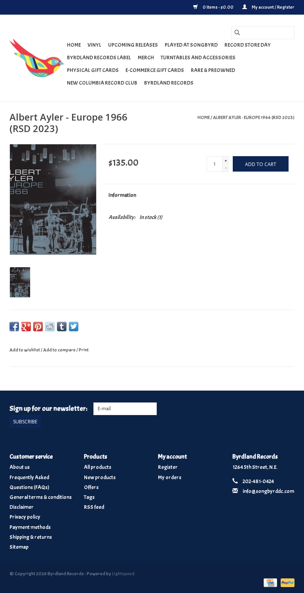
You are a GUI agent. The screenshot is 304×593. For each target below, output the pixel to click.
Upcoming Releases (133, 45)
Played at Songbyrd (191, 45)
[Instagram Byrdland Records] (288, 408)
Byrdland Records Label (99, 57)
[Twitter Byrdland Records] (274, 408)
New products (100, 477)
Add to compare (59, 350)
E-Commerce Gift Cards (154, 70)
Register (168, 467)
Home (74, 45)
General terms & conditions (41, 497)
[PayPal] (286, 581)
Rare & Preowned (213, 70)
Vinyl (94, 45)
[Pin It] (38, 326)
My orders (169, 477)
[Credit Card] (269, 581)
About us (20, 467)
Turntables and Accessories (198, 57)
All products (97, 467)
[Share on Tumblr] (61, 326)
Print (84, 350)
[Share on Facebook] (14, 326)
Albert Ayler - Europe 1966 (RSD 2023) (253, 117)
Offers (91, 487)
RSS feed (94, 507)
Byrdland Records (169, 82)
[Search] (237, 32)
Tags (89, 497)
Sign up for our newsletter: (48, 408)
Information (122, 195)
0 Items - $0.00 (218, 7)
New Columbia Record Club (102, 82)
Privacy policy (25, 517)
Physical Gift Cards (93, 70)
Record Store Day (247, 45)
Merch (146, 57)
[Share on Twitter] (73, 326)
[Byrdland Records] (37, 58)
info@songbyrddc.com (268, 491)
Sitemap (19, 547)
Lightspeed (123, 573)
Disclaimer (22, 507)
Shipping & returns (31, 537)
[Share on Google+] (26, 326)
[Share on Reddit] (50, 326)
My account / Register (272, 7)
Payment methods (30, 527)
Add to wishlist (25, 350)
